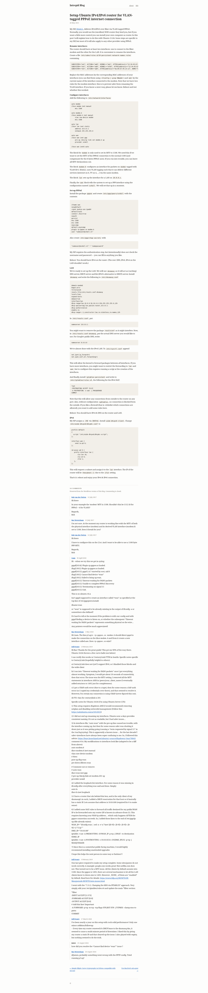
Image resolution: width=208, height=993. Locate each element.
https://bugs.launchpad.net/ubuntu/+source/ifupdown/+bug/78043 (107, 738)
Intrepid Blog (77, 5)
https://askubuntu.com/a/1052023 (86, 712)
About (131, 6)
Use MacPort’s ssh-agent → (129, 969)
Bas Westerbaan (78, 520)
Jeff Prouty (76, 647)
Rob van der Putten (79, 497)
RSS (137, 6)
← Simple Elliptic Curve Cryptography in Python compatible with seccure (92, 969)
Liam (73, 558)
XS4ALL (79, 29)
